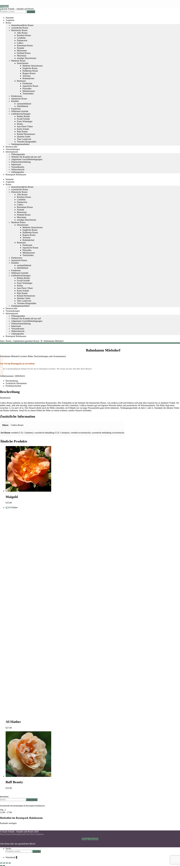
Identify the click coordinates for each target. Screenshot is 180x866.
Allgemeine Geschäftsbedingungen (26, 159)
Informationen (12, 152)
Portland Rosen (24, 53)
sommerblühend (24, 103)
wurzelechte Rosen (19, 28)
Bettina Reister (23, 116)
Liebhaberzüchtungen (21, 114)
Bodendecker (28, 78)
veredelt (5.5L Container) (22, 432)
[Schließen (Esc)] (9, 862)
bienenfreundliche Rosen (22, 25)
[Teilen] (7, 862)
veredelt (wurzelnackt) (80, 432)
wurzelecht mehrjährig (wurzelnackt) (108, 432)
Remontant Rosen (25, 45)
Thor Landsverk (24, 139)
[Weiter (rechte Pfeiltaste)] (4, 865)
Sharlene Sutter (23, 136)
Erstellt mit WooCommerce (31, 834)
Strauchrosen (22, 63)
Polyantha (26, 88)
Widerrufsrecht (17, 169)
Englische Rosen (29, 68)
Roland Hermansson (26, 134)
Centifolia (21, 38)
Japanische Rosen (30, 86)
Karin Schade (23, 129)
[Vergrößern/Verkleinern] (1, 862)
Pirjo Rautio (22, 131)
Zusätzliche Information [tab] (16, 383)
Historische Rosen (19, 30)
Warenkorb (11, 857)
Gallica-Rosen (17, 425)
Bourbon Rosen (24, 35)
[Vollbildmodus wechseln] (4, 862)
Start (2, 341)
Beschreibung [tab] (12, 381)
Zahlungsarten (17, 172)
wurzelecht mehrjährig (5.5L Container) (51, 432)
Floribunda (27, 83)
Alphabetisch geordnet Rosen (26, 341)
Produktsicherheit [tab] (13, 386)
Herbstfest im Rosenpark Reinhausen (21, 817)
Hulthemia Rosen (30, 71)
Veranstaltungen (13, 149)
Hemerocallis (11, 147)
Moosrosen (22, 50)
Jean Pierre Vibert (25, 126)
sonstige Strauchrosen (26, 58)
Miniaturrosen (28, 91)
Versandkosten (17, 167)
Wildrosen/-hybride (19, 111)
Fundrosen (16, 109)
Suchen (31, 12)
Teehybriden (28, 93)
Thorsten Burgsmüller (26, 141)
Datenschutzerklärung (21, 162)
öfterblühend (22, 106)
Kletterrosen (16, 96)
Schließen (4, 6)
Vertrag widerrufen (90, 839)
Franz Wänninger (24, 121)
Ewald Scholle (23, 119)
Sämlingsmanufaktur (20, 144)
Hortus (20, 124)
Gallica (20, 43)
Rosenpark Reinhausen (16, 174)
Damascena (22, 40)
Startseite (10, 17)
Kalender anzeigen (8, 823)
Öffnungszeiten (18, 154)
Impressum (16, 164)
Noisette (20, 48)
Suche (8, 848)
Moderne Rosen (18, 60)
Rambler (15, 101)
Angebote (10, 20)
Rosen (8, 23)
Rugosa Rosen (28, 73)
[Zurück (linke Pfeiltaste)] (1, 865)
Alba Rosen (22, 33)
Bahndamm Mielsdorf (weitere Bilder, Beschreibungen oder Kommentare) (33, 356)
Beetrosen (21, 81)
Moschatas (21, 55)
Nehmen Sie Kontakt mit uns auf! (26, 157)
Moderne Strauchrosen (32, 66)
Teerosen (26, 76)
